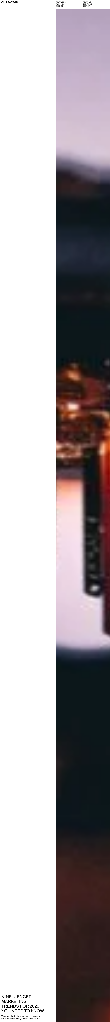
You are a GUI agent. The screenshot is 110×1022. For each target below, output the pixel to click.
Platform (60, 4)
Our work (87, 4)
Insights (59, 6)
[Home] (9, 2)
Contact (86, 6)
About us (87, 2)
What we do (61, 2)
